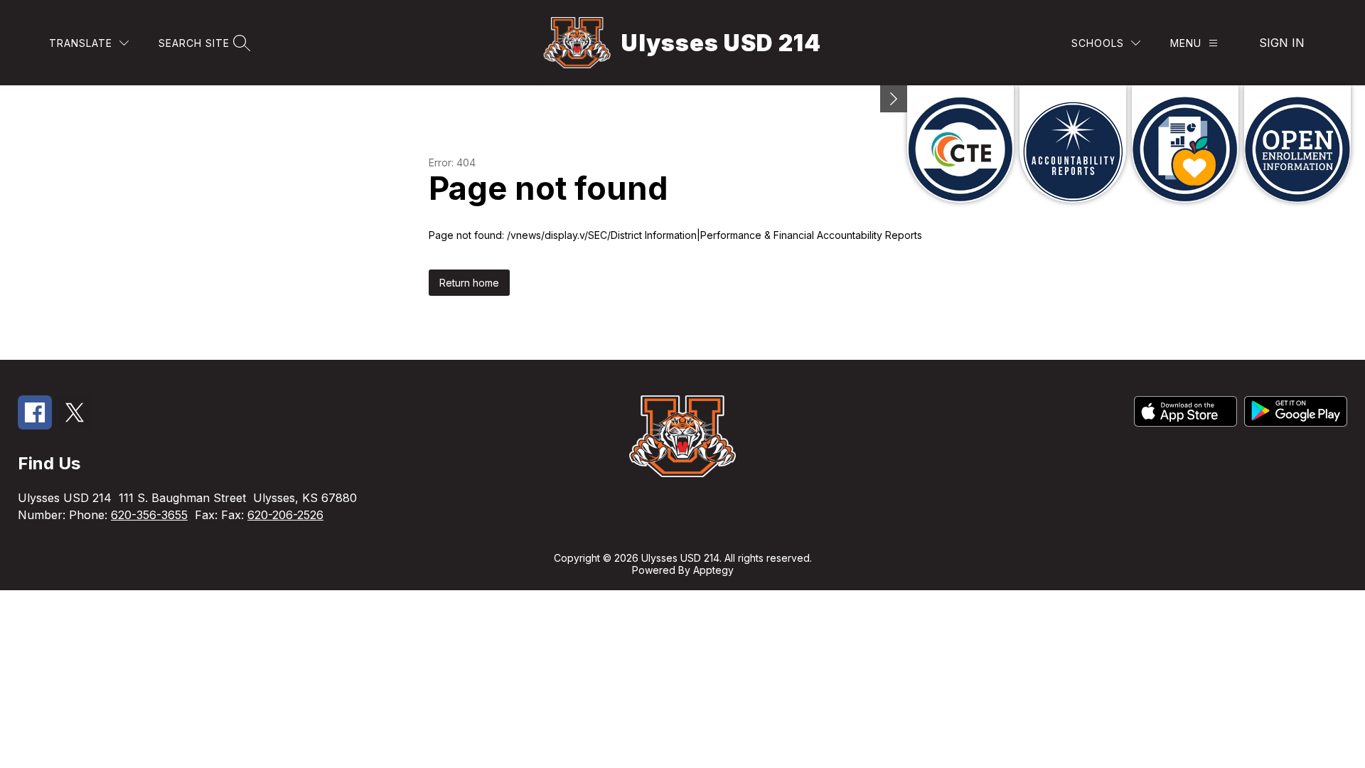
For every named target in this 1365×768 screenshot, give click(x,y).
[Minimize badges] (893, 98)
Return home (469, 283)
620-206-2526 (285, 515)
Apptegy (713, 570)
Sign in (1282, 43)
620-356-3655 (149, 515)
